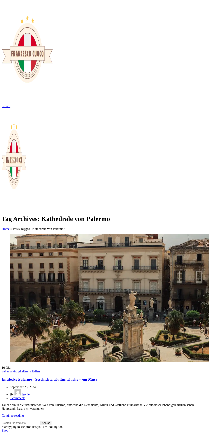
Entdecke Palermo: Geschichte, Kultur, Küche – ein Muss (49, 379)
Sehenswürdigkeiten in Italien (21, 371)
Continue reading (13, 415)
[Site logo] (27, 102)
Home (6, 229)
